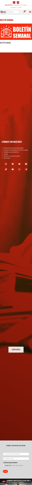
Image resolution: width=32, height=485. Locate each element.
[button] (30, 12)
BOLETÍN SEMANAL (5, 43)
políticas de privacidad (17, 465)
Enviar (5, 471)
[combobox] (13, 11)
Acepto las (14, 465)
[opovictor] (3, 11)
